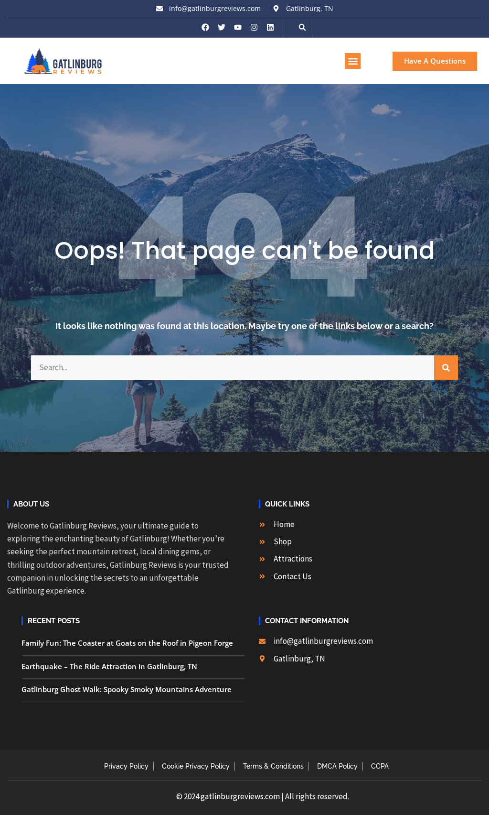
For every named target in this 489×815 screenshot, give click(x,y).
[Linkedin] (270, 27)
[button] (302, 27)
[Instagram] (254, 27)
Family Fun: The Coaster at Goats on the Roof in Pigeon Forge (127, 643)
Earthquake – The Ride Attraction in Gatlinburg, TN (109, 666)
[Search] (446, 367)
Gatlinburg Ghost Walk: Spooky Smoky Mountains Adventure (126, 689)
